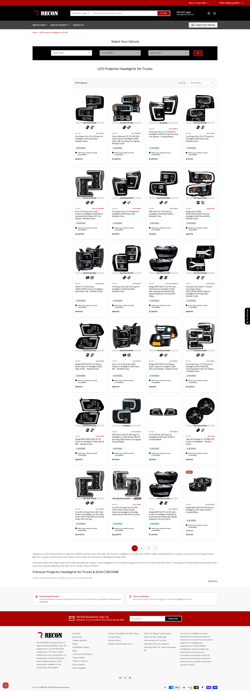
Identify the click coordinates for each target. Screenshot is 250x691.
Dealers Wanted (80, 640)
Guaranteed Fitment (49, 596)
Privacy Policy (79, 658)
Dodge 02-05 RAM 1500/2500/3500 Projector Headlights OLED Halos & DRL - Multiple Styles (198, 215)
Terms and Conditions (82, 654)
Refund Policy (114, 640)
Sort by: (182, 83)
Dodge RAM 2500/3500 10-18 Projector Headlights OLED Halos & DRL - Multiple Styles (89, 441)
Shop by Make (39, 25)
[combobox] (130, 13)
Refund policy (79, 664)
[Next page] (155, 548)
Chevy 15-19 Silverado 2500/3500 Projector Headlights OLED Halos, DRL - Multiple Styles (89, 289)
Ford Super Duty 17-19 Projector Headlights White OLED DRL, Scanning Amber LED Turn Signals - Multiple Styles (200, 368)
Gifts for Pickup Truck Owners (157, 633)
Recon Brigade (79, 668)
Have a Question (141, 596)
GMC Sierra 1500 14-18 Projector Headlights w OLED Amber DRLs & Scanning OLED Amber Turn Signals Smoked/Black (126, 438)
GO (198, 53)
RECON (77, 133)
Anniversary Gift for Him (155, 640)
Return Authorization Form (120, 644)
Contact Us (78, 25)
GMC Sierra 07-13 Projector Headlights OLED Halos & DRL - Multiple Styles (161, 214)
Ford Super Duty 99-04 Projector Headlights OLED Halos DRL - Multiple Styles (89, 138)
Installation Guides (81, 647)
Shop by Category (59, 25)
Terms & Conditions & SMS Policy (123, 633)
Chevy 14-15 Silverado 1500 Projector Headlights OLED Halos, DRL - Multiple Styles (125, 366)
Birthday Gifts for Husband (156, 644)
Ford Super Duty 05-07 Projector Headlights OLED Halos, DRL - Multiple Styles (200, 138)
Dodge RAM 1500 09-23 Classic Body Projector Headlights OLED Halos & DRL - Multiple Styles (88, 366)
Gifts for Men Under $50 (155, 637)
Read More (212, 581)
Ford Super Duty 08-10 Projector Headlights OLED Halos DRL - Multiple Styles (126, 289)
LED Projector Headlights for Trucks (54, 32)
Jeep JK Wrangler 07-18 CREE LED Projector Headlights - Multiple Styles (200, 441)
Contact (76, 633)
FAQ (162, 599)
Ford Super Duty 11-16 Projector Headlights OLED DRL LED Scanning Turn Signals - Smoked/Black (163, 134)
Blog (75, 651)
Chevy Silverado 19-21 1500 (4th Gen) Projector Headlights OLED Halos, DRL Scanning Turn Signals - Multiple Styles (126, 140)
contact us (43, 602)
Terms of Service (80, 661)
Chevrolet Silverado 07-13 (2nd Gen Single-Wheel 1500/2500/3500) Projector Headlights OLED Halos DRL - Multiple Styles (199, 291)
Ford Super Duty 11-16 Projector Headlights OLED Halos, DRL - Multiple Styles (125, 214)
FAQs (75, 644)
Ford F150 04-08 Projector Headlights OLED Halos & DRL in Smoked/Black (162, 437)
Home (35, 32)
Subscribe (173, 619)
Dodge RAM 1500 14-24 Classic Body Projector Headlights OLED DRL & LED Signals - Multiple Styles (163, 366)
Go (165, 13)
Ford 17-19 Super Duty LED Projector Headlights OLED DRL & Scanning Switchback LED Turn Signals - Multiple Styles (89, 215)
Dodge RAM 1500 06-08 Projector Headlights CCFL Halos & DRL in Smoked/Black (200, 509)
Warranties (77, 637)
